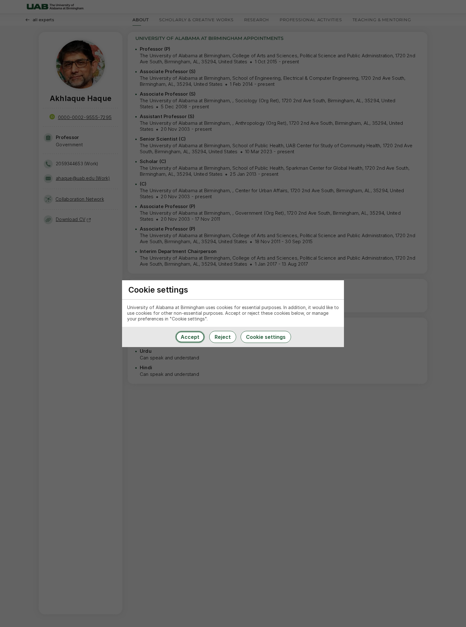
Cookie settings (266, 337)
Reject (223, 337)
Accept (190, 337)
